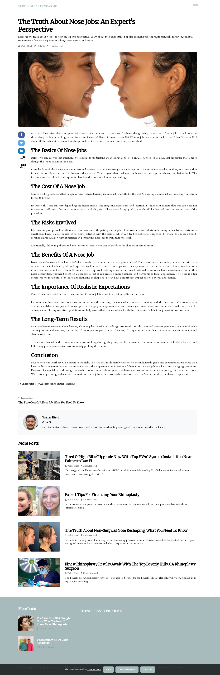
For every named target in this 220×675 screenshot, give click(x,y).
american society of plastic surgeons (57, 384)
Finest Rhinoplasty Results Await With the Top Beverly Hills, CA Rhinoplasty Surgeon (130, 566)
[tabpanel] (107, 89)
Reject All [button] (147, 669)
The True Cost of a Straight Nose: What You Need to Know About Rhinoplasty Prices (54, 621)
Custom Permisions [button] (127, 669)
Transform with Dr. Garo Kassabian (52, 641)
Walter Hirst (26, 46)
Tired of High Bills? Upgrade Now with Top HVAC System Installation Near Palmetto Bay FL (128, 459)
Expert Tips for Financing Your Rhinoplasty (102, 494)
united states (28, 384)
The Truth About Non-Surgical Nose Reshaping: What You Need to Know (126, 530)
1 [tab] (107, 122)
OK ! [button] (108, 669)
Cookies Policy (94, 669)
